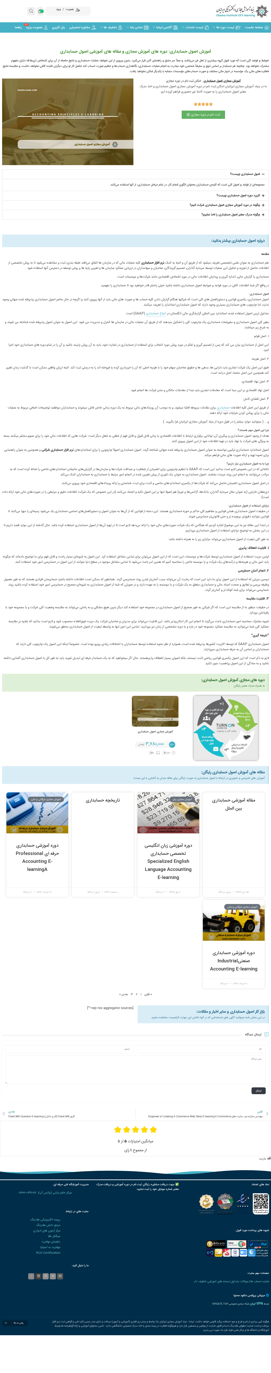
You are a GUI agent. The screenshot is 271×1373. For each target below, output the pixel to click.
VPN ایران (256, 1303)
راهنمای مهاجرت (50, 1241)
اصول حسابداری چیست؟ (245, 174)
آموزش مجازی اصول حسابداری (155, 731)
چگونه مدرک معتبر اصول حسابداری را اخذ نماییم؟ (231, 214)
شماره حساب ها (259, 1281)
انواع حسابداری (156, 313)
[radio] (153, 1130)
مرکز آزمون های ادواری (46, 1230)
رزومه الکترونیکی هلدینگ (45, 1219)
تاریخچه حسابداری (103, 800)
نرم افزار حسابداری (152, 262)
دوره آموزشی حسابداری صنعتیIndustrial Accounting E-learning (233, 961)
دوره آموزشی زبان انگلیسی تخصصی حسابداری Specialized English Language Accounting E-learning (168, 862)
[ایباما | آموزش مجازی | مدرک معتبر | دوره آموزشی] (237, 11)
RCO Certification (48, 1252)
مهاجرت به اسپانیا (50, 1247)
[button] (135, 174)
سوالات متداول (240, 1281)
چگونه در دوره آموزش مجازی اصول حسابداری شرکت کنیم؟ (225, 205)
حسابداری (223, 407)
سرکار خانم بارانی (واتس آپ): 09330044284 (45, 1192)
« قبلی (148, 994)
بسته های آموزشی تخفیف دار (211, 1281)
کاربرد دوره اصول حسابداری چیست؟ (238, 195)
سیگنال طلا (54, 1236)
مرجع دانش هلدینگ (48, 1225)
